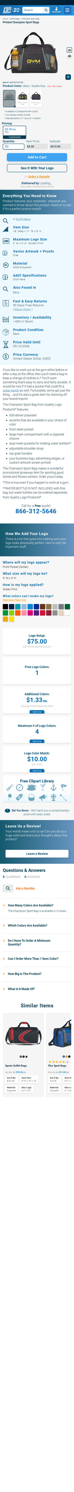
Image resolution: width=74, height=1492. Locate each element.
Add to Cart (37, 157)
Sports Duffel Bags (16, 1065)
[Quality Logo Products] (12, 10)
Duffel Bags (15, 19)
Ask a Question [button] (25, 888)
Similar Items (37, 1006)
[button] (9, 98)
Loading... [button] (46, 183)
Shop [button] (67, 10)
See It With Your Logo (37, 168)
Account (56, 11)
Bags (16, 292)
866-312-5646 (35, 511)
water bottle (11, 390)
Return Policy (23, 309)
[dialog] (68, 77)
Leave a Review (37, 853)
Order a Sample (39, 176)
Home (5, 19)
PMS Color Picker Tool (18, 600)
